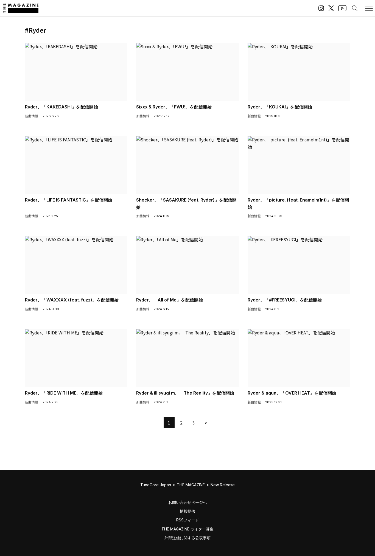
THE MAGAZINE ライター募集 (187, 529)
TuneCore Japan (155, 484)
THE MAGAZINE (191, 484)
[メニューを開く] (369, 8)
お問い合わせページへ (187, 502)
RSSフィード (187, 520)
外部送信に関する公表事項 (187, 537)
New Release (223, 484)
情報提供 (187, 511)
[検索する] (355, 8)
